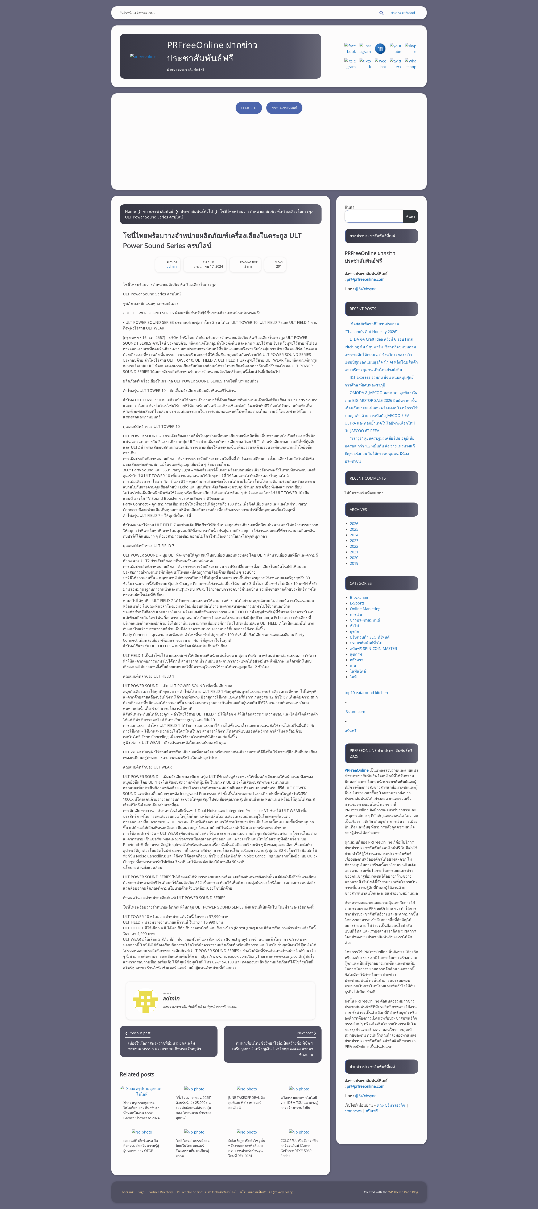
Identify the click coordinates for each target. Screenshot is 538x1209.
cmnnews (353, 1110)
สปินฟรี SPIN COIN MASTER (373, 648)
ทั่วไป (354, 625)
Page (141, 1192)
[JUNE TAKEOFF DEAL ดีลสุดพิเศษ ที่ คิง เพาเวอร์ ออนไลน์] (247, 1089)
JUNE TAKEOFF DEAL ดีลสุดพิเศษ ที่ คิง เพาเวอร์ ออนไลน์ (246, 1102)
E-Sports (357, 603)
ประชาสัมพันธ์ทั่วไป (197, 211)
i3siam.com (355, 711)
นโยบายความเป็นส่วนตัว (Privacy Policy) (266, 1192)
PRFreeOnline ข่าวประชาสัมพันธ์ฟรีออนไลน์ (206, 1192)
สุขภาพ (356, 654)
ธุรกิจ (354, 631)
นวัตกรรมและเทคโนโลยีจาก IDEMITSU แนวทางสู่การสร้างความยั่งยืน (299, 1102)
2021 (354, 551)
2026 (354, 523)
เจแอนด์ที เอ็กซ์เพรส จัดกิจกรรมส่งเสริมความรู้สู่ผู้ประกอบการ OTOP (141, 1145)
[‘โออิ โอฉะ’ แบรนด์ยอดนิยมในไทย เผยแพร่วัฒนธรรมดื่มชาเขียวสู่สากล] (194, 1132)
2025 (354, 529)
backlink (127, 1192)
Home (130, 211)
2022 (354, 546)
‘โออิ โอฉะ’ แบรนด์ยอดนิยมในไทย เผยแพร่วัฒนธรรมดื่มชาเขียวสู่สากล (193, 1148)
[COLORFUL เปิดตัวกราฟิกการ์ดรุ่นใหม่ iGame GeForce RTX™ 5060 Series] (299, 1132)
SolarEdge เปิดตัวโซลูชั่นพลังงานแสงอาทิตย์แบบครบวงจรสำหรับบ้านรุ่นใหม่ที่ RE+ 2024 (246, 1148)
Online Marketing (365, 608)
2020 (354, 557)
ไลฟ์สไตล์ (358, 671)
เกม (353, 665)
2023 (354, 540)
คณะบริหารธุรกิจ (391, 1105)
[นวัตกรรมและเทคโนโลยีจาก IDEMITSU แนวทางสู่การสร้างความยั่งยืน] (299, 1089)
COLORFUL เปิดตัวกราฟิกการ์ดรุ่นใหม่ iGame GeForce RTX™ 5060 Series (299, 1148)
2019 (354, 563)
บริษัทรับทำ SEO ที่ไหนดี (370, 637)
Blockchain (359, 597)
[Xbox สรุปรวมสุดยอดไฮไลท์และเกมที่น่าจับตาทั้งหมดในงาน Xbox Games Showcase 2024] (142, 1091)
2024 (354, 534)
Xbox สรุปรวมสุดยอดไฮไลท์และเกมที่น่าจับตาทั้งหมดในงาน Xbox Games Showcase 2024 (141, 1110)
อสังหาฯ (356, 659)
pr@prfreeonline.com (366, 279)
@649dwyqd (366, 288)
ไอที (353, 676)
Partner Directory (161, 1192)
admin (172, 266)
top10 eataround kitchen (366, 692)
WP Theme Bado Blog (403, 1192)
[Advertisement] (269, 149)
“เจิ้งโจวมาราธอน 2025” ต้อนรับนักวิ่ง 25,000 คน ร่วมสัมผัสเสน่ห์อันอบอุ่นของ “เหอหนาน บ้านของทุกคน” (193, 1107)
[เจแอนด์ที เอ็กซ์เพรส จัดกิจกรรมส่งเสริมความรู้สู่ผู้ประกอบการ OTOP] (142, 1132)
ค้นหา (349, 207)
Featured (248, 108)
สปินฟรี (351, 730)
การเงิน (356, 614)
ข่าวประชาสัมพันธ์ (403, 13)
